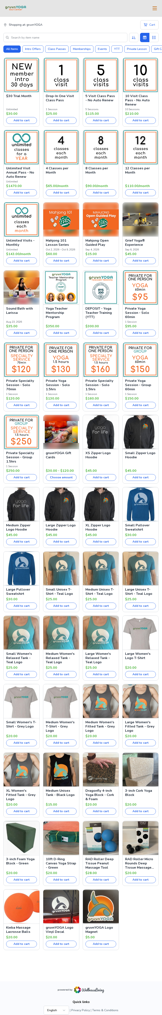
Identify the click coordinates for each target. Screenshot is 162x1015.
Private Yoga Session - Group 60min (138, 385)
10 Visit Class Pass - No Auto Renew (137, 100)
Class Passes (57, 49)
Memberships (82, 49)
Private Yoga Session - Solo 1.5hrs (58, 385)
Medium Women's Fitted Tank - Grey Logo (100, 726)
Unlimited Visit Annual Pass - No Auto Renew (20, 172)
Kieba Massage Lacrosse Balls (18, 929)
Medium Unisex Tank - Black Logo (60, 793)
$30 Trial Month (18, 96)
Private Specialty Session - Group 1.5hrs (20, 457)
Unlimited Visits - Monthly (20, 242)
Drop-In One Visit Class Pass (60, 98)
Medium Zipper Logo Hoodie (18, 527)
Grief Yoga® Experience (135, 242)
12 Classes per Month (137, 170)
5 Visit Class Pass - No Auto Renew (100, 98)
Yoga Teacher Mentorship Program (57, 312)
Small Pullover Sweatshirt (137, 527)
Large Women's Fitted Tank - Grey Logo (139, 726)
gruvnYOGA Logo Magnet (99, 929)
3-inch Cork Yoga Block (138, 793)
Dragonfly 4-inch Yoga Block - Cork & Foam (99, 795)
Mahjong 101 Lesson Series (57, 242)
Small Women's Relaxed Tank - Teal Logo (19, 658)
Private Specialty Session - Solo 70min (20, 385)
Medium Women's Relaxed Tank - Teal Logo (60, 658)
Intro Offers (33, 49)
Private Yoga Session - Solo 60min (137, 312)
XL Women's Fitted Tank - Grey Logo (20, 795)
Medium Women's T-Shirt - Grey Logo (60, 726)
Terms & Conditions (105, 1010)
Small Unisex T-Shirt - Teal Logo (59, 591)
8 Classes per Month (96, 170)
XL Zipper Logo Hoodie (97, 527)
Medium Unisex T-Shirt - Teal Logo (99, 591)
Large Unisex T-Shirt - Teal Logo (138, 591)
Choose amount (61, 477)
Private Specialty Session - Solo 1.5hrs (99, 385)
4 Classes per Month (57, 170)
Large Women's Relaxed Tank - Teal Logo (98, 658)
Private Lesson (137, 49)
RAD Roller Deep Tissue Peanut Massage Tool (99, 863)
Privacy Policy (80, 1010)
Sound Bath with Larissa (19, 310)
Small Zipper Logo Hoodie (140, 455)
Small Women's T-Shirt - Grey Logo (21, 724)
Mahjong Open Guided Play (97, 242)
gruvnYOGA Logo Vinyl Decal (59, 929)
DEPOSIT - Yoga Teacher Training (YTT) (98, 312)
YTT (117, 49)
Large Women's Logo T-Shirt (138, 656)
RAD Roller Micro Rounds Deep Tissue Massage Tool (139, 863)
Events (102, 49)
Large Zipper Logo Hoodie (61, 527)
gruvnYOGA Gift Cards (58, 455)
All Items (12, 49)
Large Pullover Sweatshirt (18, 591)
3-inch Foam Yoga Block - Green (20, 861)
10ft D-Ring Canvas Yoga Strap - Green (61, 863)
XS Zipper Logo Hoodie (98, 455)
